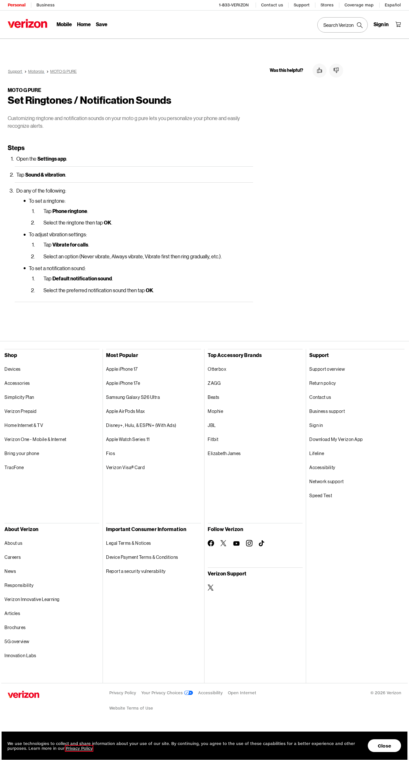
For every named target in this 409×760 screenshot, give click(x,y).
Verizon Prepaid (20, 411)
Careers (12, 557)
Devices (12, 369)
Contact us (272, 5)
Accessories (17, 383)
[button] (320, 71)
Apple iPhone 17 (122, 369)
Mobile (64, 24)
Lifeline (316, 453)
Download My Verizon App (336, 439)
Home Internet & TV (23, 425)
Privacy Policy (122, 692)
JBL (212, 425)
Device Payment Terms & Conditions (142, 557)
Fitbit (213, 439)
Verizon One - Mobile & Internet (35, 439)
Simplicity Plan (19, 397)
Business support (327, 411)
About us (13, 543)
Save (101, 24)
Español (393, 5)
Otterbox (217, 369)
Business (45, 5)
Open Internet (242, 692)
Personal (16, 5)
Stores (327, 5)
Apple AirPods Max (125, 411)
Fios (110, 453)
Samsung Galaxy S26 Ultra (133, 397)
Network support (326, 481)
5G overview (16, 641)
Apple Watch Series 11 (128, 439)
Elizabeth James (224, 453)
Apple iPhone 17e (123, 383)
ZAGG (214, 383)
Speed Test (320, 495)
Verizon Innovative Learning (32, 599)
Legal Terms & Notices (128, 543)
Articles (12, 613)
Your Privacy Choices (162, 692)
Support (302, 5)
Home (84, 24)
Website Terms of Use (131, 708)
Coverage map (359, 5)
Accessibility (322, 467)
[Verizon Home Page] (27, 23)
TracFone (14, 467)
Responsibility (19, 585)
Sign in (316, 425)
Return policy (322, 383)
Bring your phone (21, 453)
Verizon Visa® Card (125, 467)
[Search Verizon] (342, 25)
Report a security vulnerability (136, 571)
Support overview (327, 369)
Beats (214, 397)
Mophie (215, 411)
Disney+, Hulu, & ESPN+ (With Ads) (141, 425)
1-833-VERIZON (234, 5)
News (10, 571)
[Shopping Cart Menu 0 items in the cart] (398, 24)
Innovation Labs (20, 655)
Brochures (15, 627)
